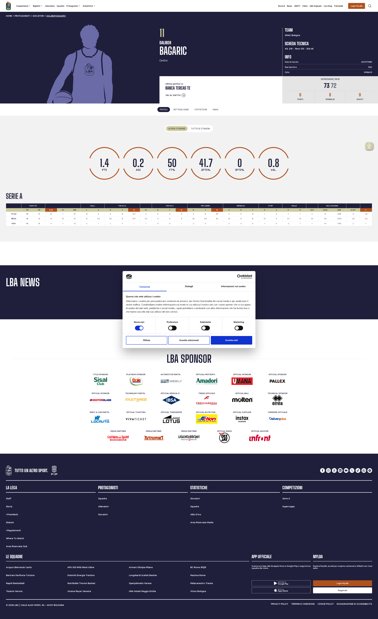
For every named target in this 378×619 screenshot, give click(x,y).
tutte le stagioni (200, 128)
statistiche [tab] (201, 109)
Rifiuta (146, 340)
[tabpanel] (189, 179)
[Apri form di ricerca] (369, 6)
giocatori (38, 16)
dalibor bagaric (56, 16)
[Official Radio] (224, 438)
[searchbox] (189, 3)
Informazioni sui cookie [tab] (233, 286)
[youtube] (346, 470)
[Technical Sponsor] (277, 400)
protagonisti (22, 16)
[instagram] (328, 470)
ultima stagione (176, 128)
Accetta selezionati (189, 340)
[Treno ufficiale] (206, 400)
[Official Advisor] (260, 438)
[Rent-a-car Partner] (100, 419)
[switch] (172, 328)
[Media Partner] (118, 438)
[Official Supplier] (242, 419)
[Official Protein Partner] (206, 381)
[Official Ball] (242, 400)
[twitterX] (352, 470)
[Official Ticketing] (136, 419)
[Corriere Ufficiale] (277, 419)
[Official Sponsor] (242, 381)
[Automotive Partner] (171, 381)
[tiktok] (358, 470)
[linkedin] (340, 470)
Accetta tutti (231, 340)
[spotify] (369, 470)
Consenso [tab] (144, 287)
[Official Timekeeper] (171, 419)
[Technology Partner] (136, 400)
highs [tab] (215, 109)
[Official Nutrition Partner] (206, 419)
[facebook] (322, 470)
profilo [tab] (164, 109)
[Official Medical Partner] (171, 400)
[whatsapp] (363, 470)
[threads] (334, 470)
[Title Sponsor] (100, 381)
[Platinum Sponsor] (136, 381)
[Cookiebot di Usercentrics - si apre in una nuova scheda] (239, 276)
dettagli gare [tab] (181, 109)
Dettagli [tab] (189, 286)
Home (9, 16)
